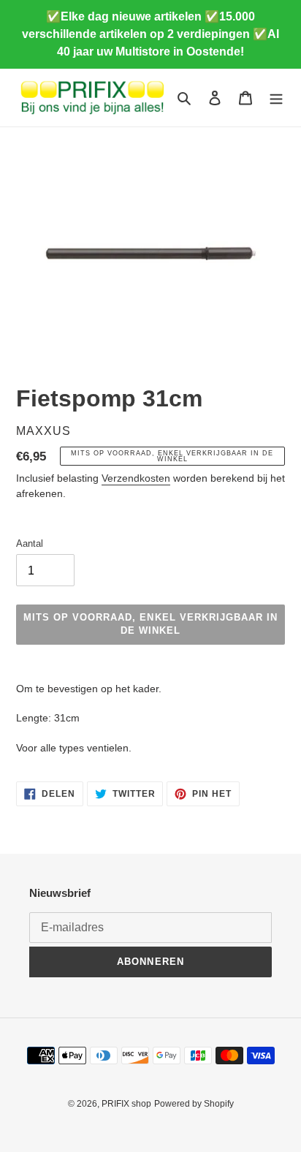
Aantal (29, 543)
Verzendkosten (136, 478)
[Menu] (276, 97)
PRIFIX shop (126, 1104)
